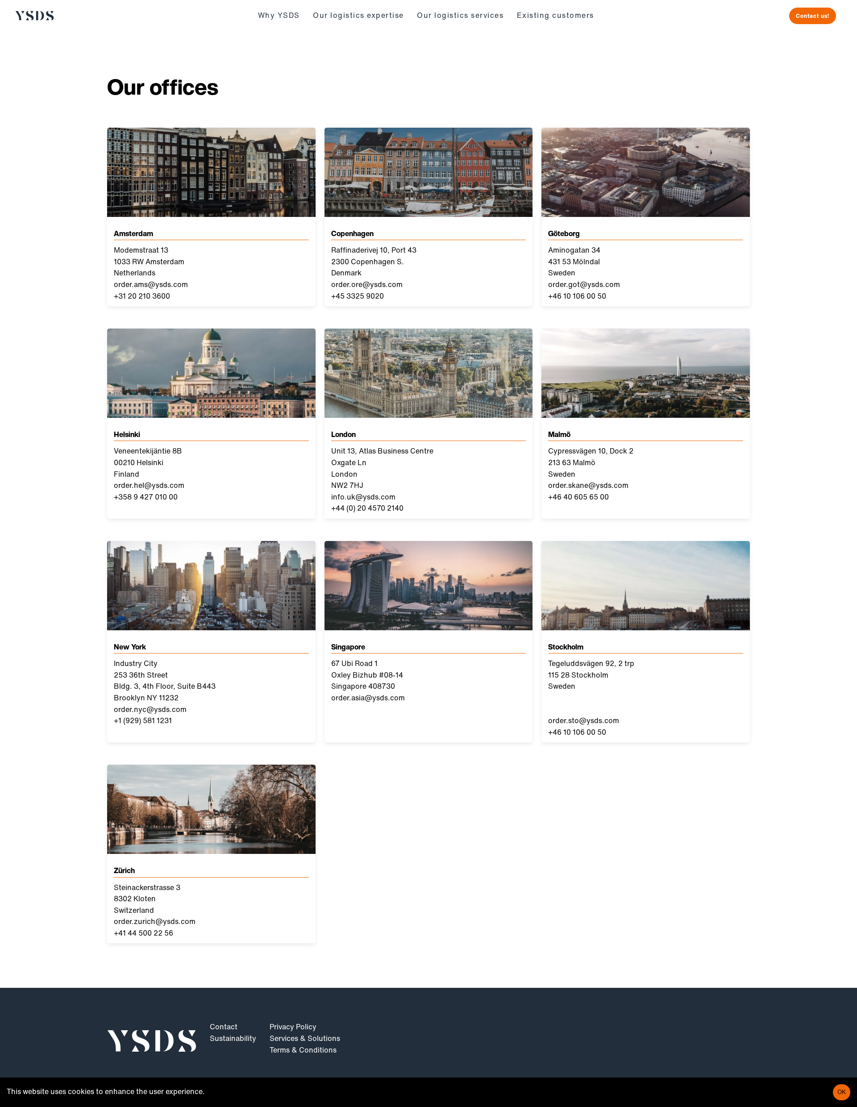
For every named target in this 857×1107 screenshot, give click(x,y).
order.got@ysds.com (584, 284)
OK (841, 1092)
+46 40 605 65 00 (578, 496)
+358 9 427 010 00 (146, 496)
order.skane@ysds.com (588, 485)
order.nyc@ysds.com (150, 709)
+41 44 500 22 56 (143, 933)
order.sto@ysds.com (583, 720)
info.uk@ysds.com (363, 496)
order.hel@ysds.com (149, 485)
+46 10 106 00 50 (577, 296)
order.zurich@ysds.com (155, 921)
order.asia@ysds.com (368, 697)
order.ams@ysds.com (151, 284)
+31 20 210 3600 (142, 296)
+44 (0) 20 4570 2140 (367, 508)
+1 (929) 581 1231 (143, 720)
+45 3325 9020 (357, 296)
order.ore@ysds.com (367, 284)
